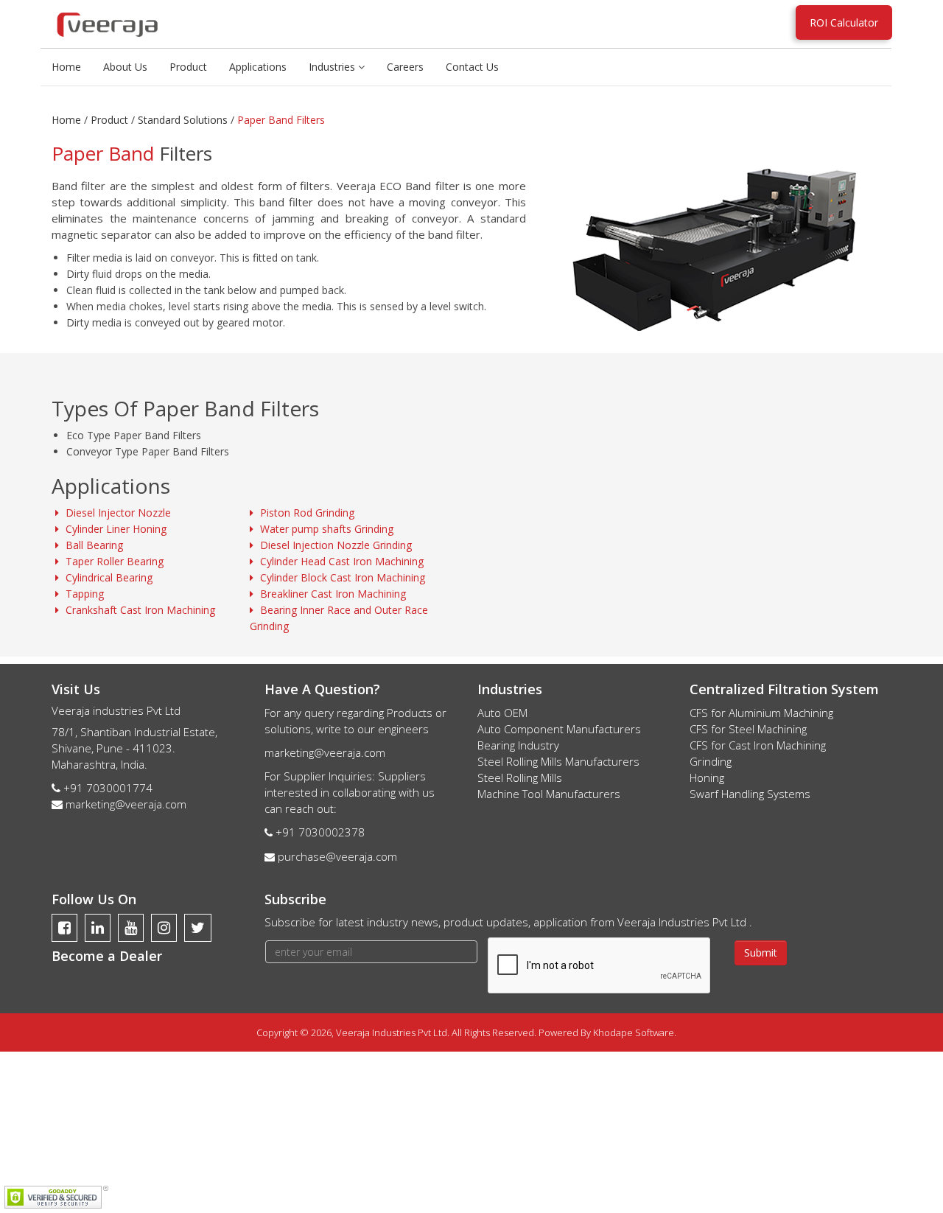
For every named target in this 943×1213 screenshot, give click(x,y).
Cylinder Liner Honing (114, 529)
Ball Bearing (93, 545)
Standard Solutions (183, 120)
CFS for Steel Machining (748, 728)
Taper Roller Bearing (113, 561)
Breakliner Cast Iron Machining (331, 594)
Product (188, 67)
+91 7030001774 (108, 787)
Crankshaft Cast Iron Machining (139, 610)
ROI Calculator (844, 22)
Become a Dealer (107, 956)
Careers (405, 67)
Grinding (711, 761)
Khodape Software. (634, 1032)
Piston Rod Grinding (305, 513)
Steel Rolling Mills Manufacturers (558, 761)
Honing (707, 777)
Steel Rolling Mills (519, 777)
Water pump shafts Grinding (325, 529)
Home (66, 67)
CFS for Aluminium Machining (761, 712)
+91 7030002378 (320, 832)
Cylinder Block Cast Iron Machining (341, 577)
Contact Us (472, 67)
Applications (258, 67)
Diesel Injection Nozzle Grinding (334, 545)
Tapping (83, 594)
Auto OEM (502, 712)
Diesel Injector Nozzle (117, 513)
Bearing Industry (518, 745)
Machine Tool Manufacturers (548, 793)
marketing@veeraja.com (126, 804)
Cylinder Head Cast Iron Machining (340, 561)
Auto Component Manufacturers (559, 728)
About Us (125, 67)
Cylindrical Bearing (108, 577)
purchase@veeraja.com (337, 856)
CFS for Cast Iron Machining (758, 745)
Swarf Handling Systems (750, 793)
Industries (333, 67)
